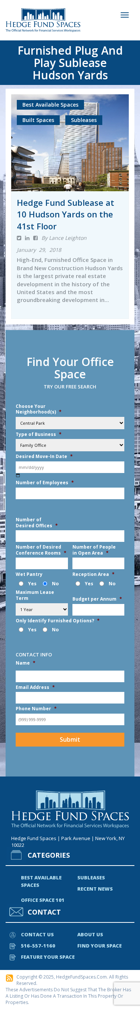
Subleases (91, 877)
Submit (70, 739)
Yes (32, 583)
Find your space (99, 945)
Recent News (95, 888)
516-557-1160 (38, 945)
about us (90, 934)
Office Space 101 (43, 900)
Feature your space (48, 956)
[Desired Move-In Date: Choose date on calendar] (18, 475)
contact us (37, 934)
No (55, 583)
